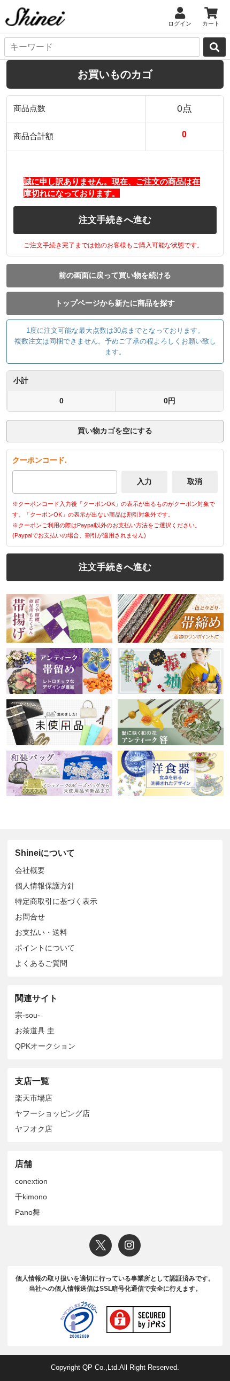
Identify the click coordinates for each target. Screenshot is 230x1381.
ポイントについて (45, 947)
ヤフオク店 (33, 1129)
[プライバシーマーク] (78, 1319)
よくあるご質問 (41, 963)
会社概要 (30, 870)
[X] (100, 1245)
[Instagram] (129, 1245)
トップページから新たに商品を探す (115, 303)
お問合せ (30, 916)
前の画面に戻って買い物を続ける (115, 275)
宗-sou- (27, 1015)
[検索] (214, 47)
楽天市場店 (33, 1098)
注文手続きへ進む (115, 220)
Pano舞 (27, 1212)
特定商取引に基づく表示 (56, 901)
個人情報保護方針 (45, 885)
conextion (31, 1181)
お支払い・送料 (41, 932)
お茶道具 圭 (35, 1030)
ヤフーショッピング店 (52, 1113)
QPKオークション (45, 1046)
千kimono (31, 1196)
